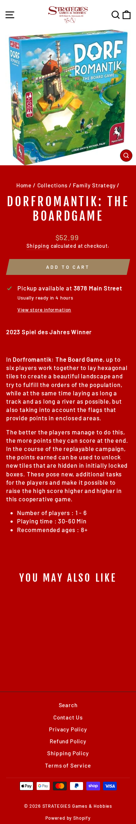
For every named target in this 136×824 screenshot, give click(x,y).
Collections (52, 185)
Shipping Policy (67, 753)
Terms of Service (68, 765)
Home (24, 185)
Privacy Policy (68, 729)
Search (68, 705)
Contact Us (68, 717)
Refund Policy (68, 741)
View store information (44, 310)
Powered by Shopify (68, 818)
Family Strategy (94, 185)
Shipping (37, 246)
